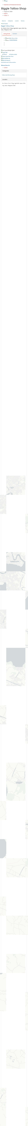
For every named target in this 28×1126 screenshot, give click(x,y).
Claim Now (10, 56)
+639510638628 (13, 40)
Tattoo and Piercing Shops (8, 75)
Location (17, 21)
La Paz (15, 38)
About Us (4, 21)
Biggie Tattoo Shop (7, 26)
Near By (8, 58)
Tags (6, 52)
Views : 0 (6, 15)
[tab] (14, 70)
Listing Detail (7, 33)
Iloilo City (11, 38)
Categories (10, 21)
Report (6, 13)
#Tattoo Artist (13, 54)
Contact (15, 33)
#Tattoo (4, 54)
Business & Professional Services (12, 4)
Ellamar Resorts (5, 65)
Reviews (22, 21)
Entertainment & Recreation (8, 62)
